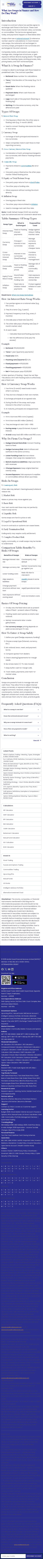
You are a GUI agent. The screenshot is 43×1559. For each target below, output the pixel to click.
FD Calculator (17, 1044)
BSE (2, 1140)
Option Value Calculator (9, 1063)
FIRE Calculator (24, 1063)
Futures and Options (34, 1029)
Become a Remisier (24, 1102)
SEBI (9, 1140)
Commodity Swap (10, 162)
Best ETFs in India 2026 (16, 1130)
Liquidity (25, 579)
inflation (34, 204)
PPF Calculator (6, 1057)
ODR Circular (19, 1153)
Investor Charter (7, 1151)
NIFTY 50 (4, 1034)
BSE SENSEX (12, 1034)
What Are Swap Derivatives (22, 295)
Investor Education (34, 1143)
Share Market (5, 1029)
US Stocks (25, 1016)
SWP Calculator (26, 1052)
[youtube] (9, 970)
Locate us (18, 1107)
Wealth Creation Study (26, 1146)
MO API (28, 1068)
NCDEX (14, 1140)
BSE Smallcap (30, 1034)
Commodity (9, 1117)
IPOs (9, 1115)
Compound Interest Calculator (12, 1047)
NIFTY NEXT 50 (12, 1037)
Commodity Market (18, 1029)
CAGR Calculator (23, 1050)
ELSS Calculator (17, 1057)
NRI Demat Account (31, 1013)
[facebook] (2, 970)
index (37, 182)
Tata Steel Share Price (26, 1076)
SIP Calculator (6, 1044)
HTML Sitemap (13, 1156)
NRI (3, 1117)
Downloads (32, 1151)
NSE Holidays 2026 (7, 1125)
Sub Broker (33, 1115)
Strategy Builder (6, 1070)
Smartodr (4, 1153)
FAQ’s (12, 1107)
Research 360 (6, 1068)
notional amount (22, 38)
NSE (6, 1140)
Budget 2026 (5, 1112)
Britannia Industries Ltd (28, 1083)
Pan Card (8, 1135)
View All (36, 741)
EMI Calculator (15, 1052)
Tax (2, 1135)
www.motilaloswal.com (21, 1545)
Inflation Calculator (22, 1060)
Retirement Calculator (32, 1047)
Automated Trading (8, 1120)
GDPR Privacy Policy (20, 1151)
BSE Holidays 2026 (21, 1125)
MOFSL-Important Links (26, 1140)
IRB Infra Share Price (26, 1081)
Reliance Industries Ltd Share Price (13, 1086)
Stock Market (15, 1112)
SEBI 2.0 (11, 1153)
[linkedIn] (12, 970)
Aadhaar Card (17, 1135)
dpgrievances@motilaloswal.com (12, 1330)
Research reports (7, 1091)
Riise (33, 1068)
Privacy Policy (30, 1153)
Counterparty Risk (10, 485)
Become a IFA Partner (9, 1102)
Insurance (4, 1024)
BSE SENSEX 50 (9, 1039)
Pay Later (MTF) (13, 1021)
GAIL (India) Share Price (28, 1078)
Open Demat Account (31, 2)
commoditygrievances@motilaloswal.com (15, 1378)
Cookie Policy (21, 1143)
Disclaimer (12, 1143)
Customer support (29, 1107)
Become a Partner (7, 1099)
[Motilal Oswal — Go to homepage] (9, 4)
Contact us (5, 1107)
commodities (26, 166)
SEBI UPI (31, 6)
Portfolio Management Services (25, 1019)
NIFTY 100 (34, 1037)
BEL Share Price (31, 1086)
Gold (40, 1115)
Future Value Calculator (18, 1055)
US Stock (26, 1115)
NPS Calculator (35, 1060)
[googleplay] (19, 982)
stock (32, 182)
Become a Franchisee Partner (25, 1099)
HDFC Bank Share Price (9, 1076)
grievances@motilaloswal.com (11, 1327)
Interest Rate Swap (10, 116)
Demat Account (27, 1112)
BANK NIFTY (20, 1034)
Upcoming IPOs (6, 1013)
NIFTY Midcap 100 (24, 1037)
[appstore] (19, 977)
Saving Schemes (29, 1135)
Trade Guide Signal (18, 1068)
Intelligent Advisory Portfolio (11, 1016)
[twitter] (5, 970)
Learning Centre (20, 1091)
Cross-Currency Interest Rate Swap (17, 149)
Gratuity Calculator (34, 1055)
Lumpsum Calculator (8, 1050)
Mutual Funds (18, 1013)
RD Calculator (28, 1044)
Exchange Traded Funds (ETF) (30, 1021)
